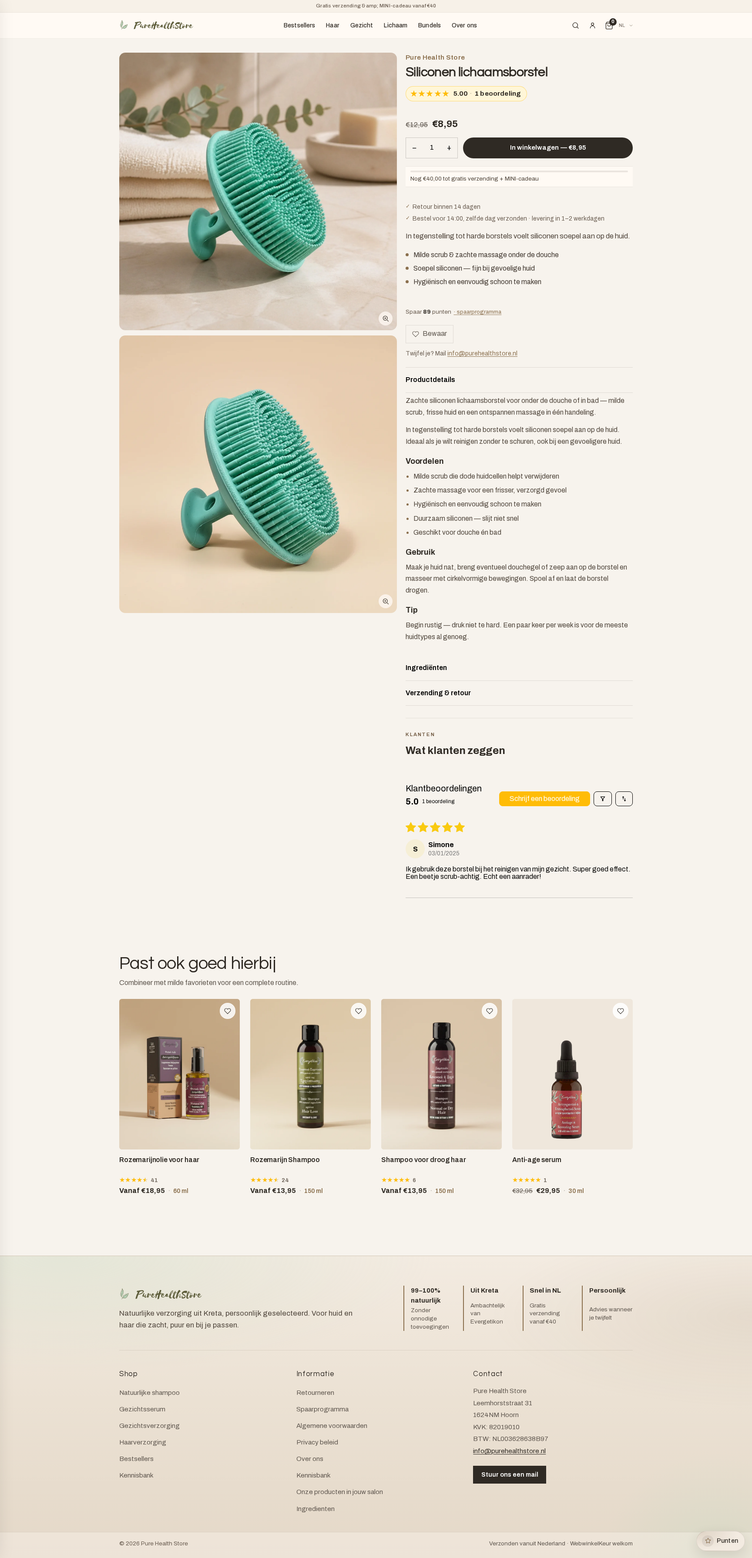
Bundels (429, 25)
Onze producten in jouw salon (339, 1491)
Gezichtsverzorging (149, 1425)
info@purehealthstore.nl (482, 353)
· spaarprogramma (477, 311)
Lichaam (395, 25)
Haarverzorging (142, 1442)
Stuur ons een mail (509, 1474)
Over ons (464, 25)
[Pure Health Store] (156, 25)
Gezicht (361, 25)
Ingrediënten (426, 667)
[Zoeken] (575, 25)
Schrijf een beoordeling (545, 798)
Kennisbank (136, 1475)
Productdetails (430, 379)
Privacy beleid (317, 1442)
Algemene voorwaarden (331, 1425)
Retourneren (315, 1392)
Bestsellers (300, 25)
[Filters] (603, 798)
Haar (332, 25)
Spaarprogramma (322, 1409)
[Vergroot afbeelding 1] (258, 191)
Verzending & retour (438, 693)
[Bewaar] (228, 1011)
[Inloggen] (592, 25)
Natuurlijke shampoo (149, 1392)
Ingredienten (315, 1508)
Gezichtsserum (142, 1409)
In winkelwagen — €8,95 (548, 147)
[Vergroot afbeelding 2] (258, 474)
